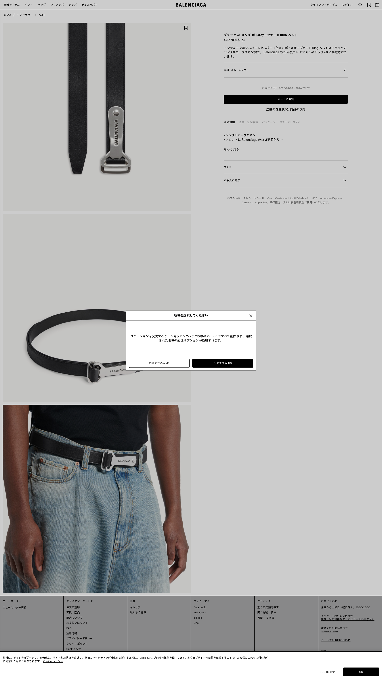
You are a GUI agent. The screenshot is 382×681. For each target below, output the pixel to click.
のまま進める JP (159, 363)
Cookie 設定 (327, 671)
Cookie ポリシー (53, 661)
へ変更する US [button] (223, 363)
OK (361, 671)
